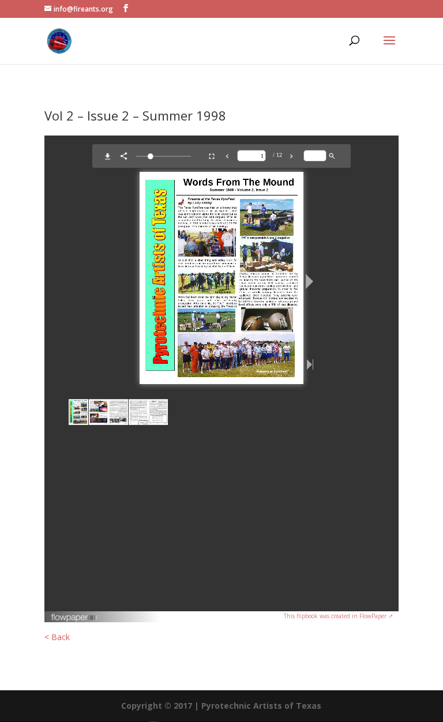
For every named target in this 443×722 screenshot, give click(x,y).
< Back (57, 636)
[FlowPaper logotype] (75, 619)
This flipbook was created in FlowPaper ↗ (338, 616)
